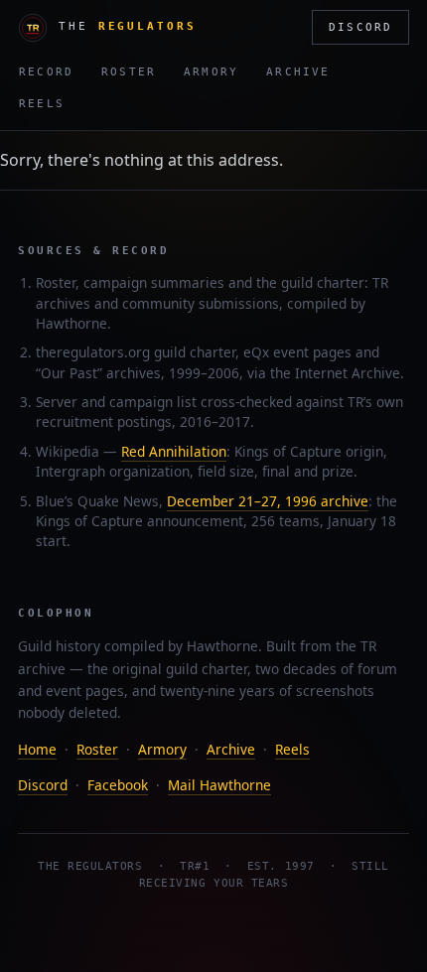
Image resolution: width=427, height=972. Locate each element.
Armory (211, 72)
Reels (42, 103)
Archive (298, 72)
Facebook (117, 784)
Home (37, 749)
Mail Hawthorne (219, 784)
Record (46, 72)
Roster (128, 72)
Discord (360, 27)
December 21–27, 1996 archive (267, 500)
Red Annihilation (173, 451)
